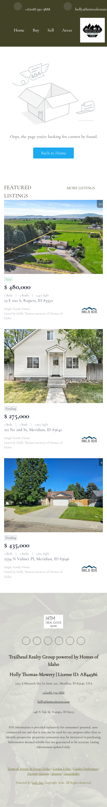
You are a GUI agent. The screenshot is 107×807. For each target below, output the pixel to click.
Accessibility (72, 773)
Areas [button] (67, 30)
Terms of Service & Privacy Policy (29, 769)
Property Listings (38, 773)
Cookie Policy (62, 769)
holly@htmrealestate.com (54, 701)
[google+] (81, 641)
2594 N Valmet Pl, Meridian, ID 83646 (36, 559)
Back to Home (53, 153)
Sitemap (56, 773)
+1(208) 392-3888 (53, 692)
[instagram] (59, 641)
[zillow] (48, 641)
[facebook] (26, 641)
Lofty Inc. (38, 783)
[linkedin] (37, 641)
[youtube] (70, 641)
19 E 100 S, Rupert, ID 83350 (28, 300)
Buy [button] (36, 30)
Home (19, 30)
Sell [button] (50, 30)
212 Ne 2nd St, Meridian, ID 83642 (33, 429)
